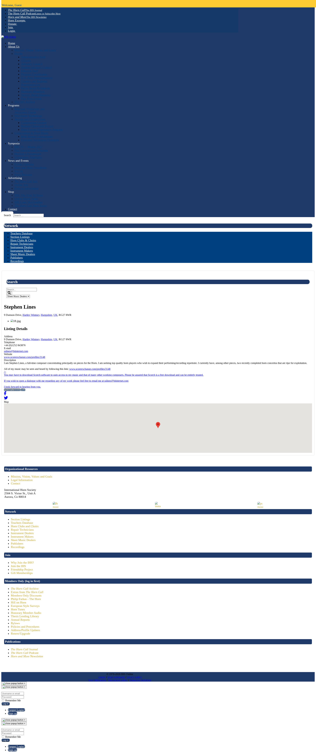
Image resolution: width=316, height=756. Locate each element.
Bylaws (15, 623)
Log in (5, 704)
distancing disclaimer (140, 680)
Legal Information (22, 480)
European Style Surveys (25, 606)
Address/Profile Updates (25, 630)
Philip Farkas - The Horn (26, 599)
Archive (25, 588)
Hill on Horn (18, 602)
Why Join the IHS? (22, 562)
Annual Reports (20, 619)
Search (7, 215)
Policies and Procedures (25, 626)
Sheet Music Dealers (23, 540)
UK (55, 315)
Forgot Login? (16, 710)
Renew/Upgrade (20, 633)
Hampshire (46, 315)
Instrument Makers (22, 536)
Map (23, 389)
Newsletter (27, 656)
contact (101, 677)
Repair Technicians (22, 529)
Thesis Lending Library (25, 616)
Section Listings (20, 519)
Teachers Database (22, 522)
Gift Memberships (22, 573)
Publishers (17, 543)
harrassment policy (118, 680)
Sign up (12, 713)
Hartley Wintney (31, 315)
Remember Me (13, 700)
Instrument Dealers (22, 533)
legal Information (97, 680)
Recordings (17, 547)
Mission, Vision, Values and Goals (31, 476)
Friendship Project (22, 569)
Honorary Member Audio (26, 612)
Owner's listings (12, 389)
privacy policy (134, 677)
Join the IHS (18, 566)
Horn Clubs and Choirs (25, 526)
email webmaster (116, 677)
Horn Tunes (18, 609)
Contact (15, 483)
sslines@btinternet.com (16, 351)
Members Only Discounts (26, 595)
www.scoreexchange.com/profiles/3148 (24, 357)
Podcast (24, 652)
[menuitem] (25, 10)
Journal (24, 649)
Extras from (27, 592)
